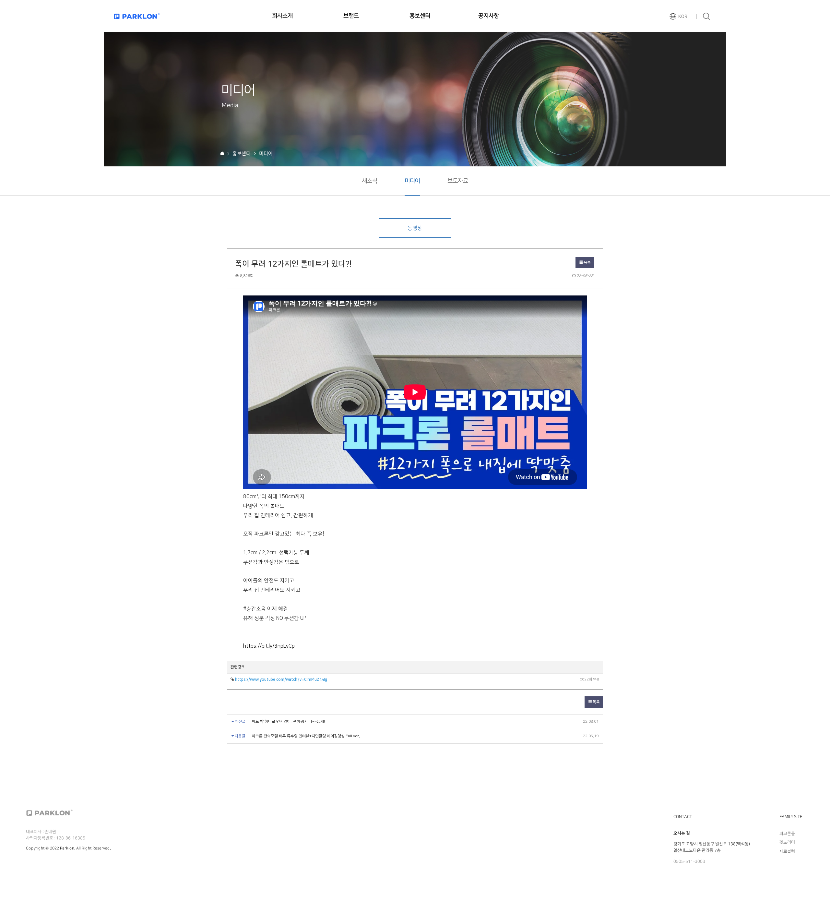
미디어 (412, 181)
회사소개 (282, 16)
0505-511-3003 (689, 861)
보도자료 (457, 181)
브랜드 (351, 16)
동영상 (415, 228)
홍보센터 (419, 16)
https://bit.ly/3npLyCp (269, 646)
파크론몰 (787, 833)
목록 (587, 262)
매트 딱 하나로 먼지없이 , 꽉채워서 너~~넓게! (288, 721)
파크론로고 (136, 16)
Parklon (67, 848)
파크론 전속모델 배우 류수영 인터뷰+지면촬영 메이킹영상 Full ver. (306, 736)
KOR (682, 16)
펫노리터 (787, 842)
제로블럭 (787, 851)
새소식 (369, 181)
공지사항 (488, 16)
